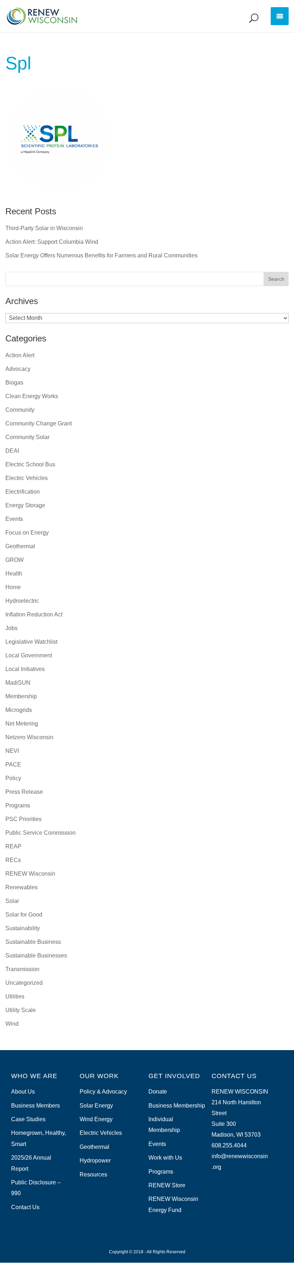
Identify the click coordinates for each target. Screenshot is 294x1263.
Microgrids (18, 710)
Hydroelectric (22, 601)
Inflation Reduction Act (33, 614)
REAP (13, 846)
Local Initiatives (25, 669)
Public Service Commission (40, 833)
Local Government (28, 655)
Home (13, 587)
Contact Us (25, 1207)
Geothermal (20, 546)
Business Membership (176, 1106)
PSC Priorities (23, 819)
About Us (23, 1092)
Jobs (11, 628)
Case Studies (28, 1119)
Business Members (35, 1106)
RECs (13, 860)
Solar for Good (23, 915)
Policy (13, 778)
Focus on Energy (27, 533)
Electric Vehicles (26, 478)
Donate (157, 1092)
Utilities (14, 996)
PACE (13, 764)
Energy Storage (25, 505)
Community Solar (27, 437)
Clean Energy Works (31, 396)
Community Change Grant (38, 423)
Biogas (14, 382)
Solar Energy (96, 1106)
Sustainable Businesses (36, 955)
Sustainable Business (33, 942)
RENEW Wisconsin (30, 874)
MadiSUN (17, 683)
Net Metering (21, 724)
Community (19, 410)
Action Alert (19, 355)
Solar (12, 901)
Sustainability (22, 928)
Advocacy (17, 369)
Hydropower (95, 1160)
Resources (93, 1174)
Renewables (21, 887)
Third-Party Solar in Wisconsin (44, 228)
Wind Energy (96, 1119)
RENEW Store (166, 1185)
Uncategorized (24, 983)
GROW (14, 560)
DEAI (12, 451)
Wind (12, 1024)
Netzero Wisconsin (29, 737)
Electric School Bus (30, 464)
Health (13, 573)
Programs (17, 805)
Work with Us (165, 1158)
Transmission (22, 969)
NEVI (12, 751)
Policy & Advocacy (103, 1092)
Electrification (22, 492)
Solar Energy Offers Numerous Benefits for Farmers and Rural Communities (101, 255)
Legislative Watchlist (31, 642)
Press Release (24, 792)
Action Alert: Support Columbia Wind (51, 242)
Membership (21, 696)
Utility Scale (20, 1010)
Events (14, 519)
